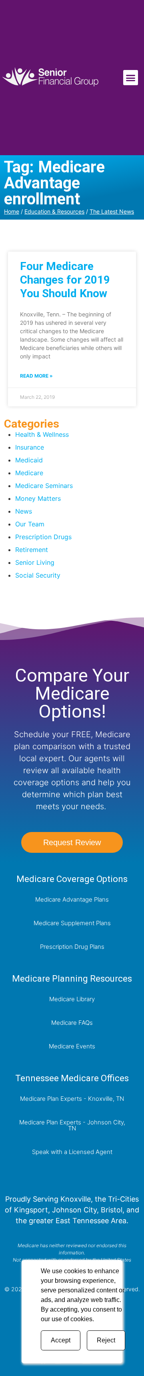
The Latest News (112, 211)
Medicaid (29, 460)
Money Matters (38, 498)
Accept (60, 1340)
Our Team (29, 524)
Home (11, 211)
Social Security (37, 575)
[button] (130, 77)
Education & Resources (54, 211)
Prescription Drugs (43, 537)
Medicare (29, 473)
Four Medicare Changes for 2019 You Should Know (65, 280)
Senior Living (34, 562)
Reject (106, 1340)
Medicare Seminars (44, 486)
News (23, 511)
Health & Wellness (42, 434)
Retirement (31, 550)
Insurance (29, 447)
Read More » (36, 376)
